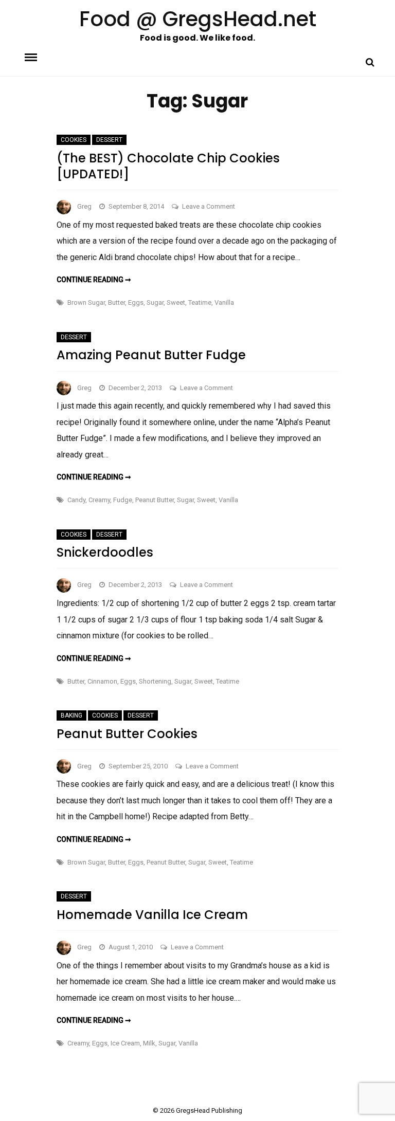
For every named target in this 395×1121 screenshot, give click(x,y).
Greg (84, 206)
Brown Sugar (86, 302)
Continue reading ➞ (94, 279)
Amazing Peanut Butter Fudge (151, 354)
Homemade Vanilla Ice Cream (152, 914)
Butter (116, 302)
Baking (71, 715)
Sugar (155, 302)
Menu (39, 56)
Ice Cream (125, 1043)
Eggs (135, 302)
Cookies (73, 139)
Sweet (176, 302)
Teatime (199, 302)
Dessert (109, 139)
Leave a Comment (208, 206)
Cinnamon (102, 681)
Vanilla (224, 302)
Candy (76, 500)
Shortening (155, 681)
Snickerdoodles (105, 552)
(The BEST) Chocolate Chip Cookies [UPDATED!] (168, 166)
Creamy (99, 500)
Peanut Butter (154, 500)
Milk (149, 1043)
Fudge (122, 500)
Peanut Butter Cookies (127, 733)
